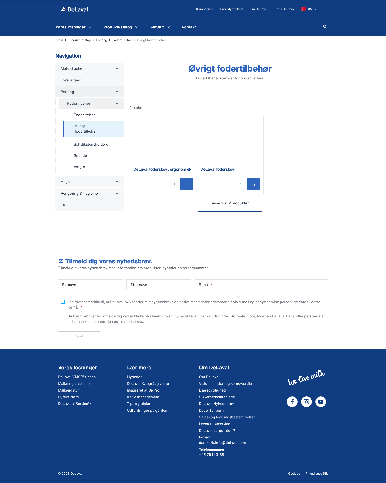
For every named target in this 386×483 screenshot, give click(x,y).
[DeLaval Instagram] (306, 401)
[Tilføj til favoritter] (186, 184)
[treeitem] (93, 129)
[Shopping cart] (325, 9)
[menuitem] (74, 27)
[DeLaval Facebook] (292, 401)
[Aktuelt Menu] (168, 27)
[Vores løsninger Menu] (90, 27)
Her (203, 316)
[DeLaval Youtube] (321, 401)
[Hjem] (74, 8)
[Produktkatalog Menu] (136, 27)
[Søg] (325, 26)
